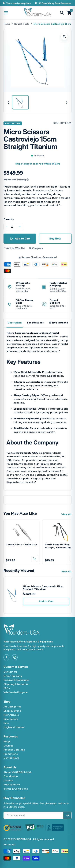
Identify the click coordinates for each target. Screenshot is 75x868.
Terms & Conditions (15, 788)
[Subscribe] (67, 815)
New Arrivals (11, 715)
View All (66, 514)
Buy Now (55, 238)
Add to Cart (46, 601)
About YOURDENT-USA (17, 772)
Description (15, 322)
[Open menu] (6, 13)
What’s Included (58, 322)
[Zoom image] (64, 36)
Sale (6, 723)
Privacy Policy (11, 784)
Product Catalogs (14, 749)
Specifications (35, 322)
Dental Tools (21, 24)
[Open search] (62, 13)
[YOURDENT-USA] (37, 13)
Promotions (10, 754)
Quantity (8, 219)
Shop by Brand (12, 711)
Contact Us (10, 671)
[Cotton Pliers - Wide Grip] (22, 531)
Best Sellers (10, 719)
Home (6, 24)
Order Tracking (12, 676)
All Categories (12, 706)
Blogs (6, 741)
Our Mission (10, 776)
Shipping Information (16, 684)
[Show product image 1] (20, 102)
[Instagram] (15, 657)
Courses (8, 745)
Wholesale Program (15, 692)
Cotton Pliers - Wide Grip (21, 544)
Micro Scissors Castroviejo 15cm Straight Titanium (43, 588)
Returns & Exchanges (16, 680)
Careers (8, 780)
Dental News (11, 758)
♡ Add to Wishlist (14, 248)
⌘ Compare (36, 248)
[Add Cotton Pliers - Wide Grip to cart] (34, 558)
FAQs (6, 688)
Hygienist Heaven (14, 727)
